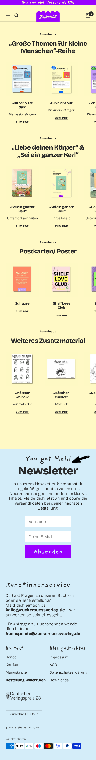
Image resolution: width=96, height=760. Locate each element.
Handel (11, 657)
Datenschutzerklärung (68, 672)
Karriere (12, 665)
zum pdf (22, 122)
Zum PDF (22, 226)
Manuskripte (16, 672)
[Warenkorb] (88, 15)
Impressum (59, 657)
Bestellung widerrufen (26, 680)
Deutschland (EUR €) (22, 714)
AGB (53, 665)
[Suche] (16, 15)
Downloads (59, 680)
